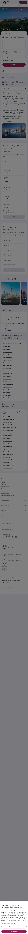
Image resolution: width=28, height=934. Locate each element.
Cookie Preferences (14, 926)
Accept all (14, 931)
